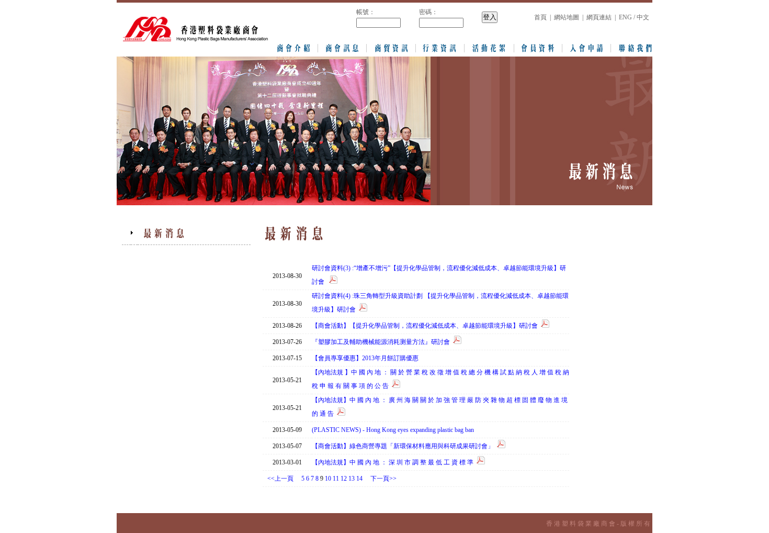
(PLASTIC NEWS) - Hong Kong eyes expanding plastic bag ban (393, 430)
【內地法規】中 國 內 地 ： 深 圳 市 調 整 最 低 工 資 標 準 (392, 462)
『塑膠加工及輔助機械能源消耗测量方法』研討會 (381, 342)
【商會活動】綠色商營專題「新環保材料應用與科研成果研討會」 (403, 446)
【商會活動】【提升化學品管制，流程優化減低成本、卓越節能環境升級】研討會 (425, 325)
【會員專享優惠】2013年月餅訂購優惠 (366, 358)
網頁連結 (599, 17)
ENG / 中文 (634, 17)
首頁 (540, 17)
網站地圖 (566, 17)
